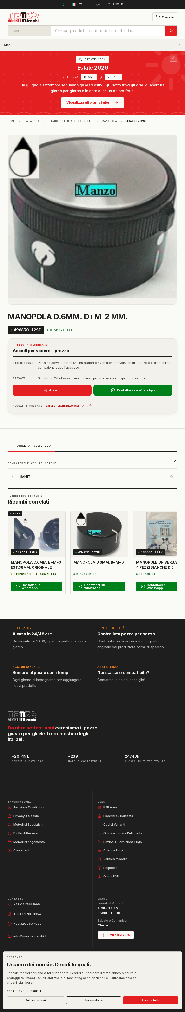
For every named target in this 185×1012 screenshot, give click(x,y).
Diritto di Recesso (26, 833)
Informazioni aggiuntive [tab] (32, 445)
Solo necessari (36, 1000)
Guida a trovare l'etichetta (122, 833)
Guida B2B (111, 876)
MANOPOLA (109, 121)
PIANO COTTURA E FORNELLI (71, 121)
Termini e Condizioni (28, 807)
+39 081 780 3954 (27, 914)
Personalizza (94, 1000)
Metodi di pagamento (29, 842)
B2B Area (110, 807)
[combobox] (108, 31)
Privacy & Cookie (26, 816)
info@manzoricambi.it (29, 936)
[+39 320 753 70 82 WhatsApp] (62, 4)
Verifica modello (115, 859)
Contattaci (21, 850)
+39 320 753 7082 (27, 923)
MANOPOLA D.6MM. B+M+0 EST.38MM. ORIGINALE (36, 564)
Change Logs (113, 850)
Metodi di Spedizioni (28, 824)
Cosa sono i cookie (24, 991)
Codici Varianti (114, 824)
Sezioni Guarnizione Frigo (122, 842)
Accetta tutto (150, 1000)
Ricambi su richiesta (118, 816)
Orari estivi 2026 (118, 935)
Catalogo (32, 121)
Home (11, 121)
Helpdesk (110, 868)
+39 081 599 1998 (26, 904)
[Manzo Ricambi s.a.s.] (22, 716)
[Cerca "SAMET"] (171, 476)
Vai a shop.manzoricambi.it (66, 405)
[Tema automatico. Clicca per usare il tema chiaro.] (98, 4)
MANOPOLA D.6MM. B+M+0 (98, 562)
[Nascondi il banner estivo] (173, 58)
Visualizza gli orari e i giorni (89, 102)
